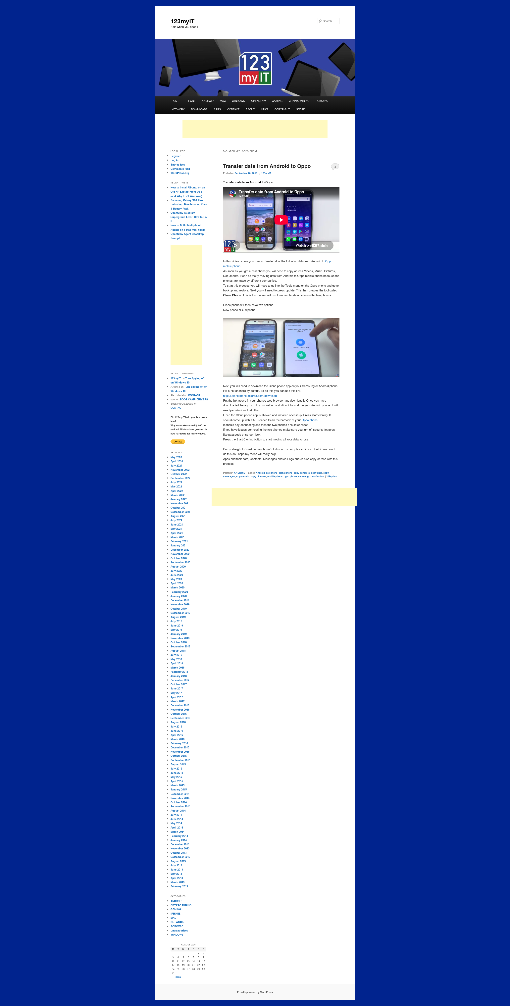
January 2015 (179, 789)
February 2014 (179, 836)
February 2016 (179, 743)
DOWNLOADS (199, 109)
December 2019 (180, 600)
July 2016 (176, 726)
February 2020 (179, 592)
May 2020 (176, 579)
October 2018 (179, 642)
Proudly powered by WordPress (255, 992)
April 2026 (177, 461)
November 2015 (180, 751)
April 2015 (177, 781)
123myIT (182, 21)
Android (260, 473)
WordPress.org (180, 173)
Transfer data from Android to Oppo (267, 166)
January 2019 (179, 634)
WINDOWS (238, 101)
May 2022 (176, 486)
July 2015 (176, 768)
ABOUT (250, 109)
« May (177, 977)
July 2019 (176, 621)
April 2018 (177, 663)
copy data (316, 473)
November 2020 (180, 554)
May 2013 (176, 874)
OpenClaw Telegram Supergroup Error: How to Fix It (189, 217)
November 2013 (180, 848)
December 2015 (180, 747)
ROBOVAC (322, 101)
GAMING (277, 101)
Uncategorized (179, 930)
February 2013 (179, 886)
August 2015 (178, 764)
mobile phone (274, 476)
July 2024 (176, 465)
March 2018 (177, 667)
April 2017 (177, 697)
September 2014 (180, 806)
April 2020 (177, 583)
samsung (303, 476)
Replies (331, 476)
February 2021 (179, 541)
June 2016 (177, 730)
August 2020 (178, 566)
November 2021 (180, 503)
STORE (300, 109)
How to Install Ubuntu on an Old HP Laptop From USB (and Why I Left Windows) (188, 191)
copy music (242, 476)
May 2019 (176, 629)
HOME (175, 101)
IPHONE (191, 101)
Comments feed (180, 169)
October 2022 (179, 474)
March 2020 (177, 587)
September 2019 (180, 613)
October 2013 (179, 852)
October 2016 (179, 714)
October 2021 (179, 507)
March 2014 (177, 831)
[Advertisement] (255, 129)
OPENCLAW (258, 101)
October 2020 (179, 558)
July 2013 (176, 865)
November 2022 (180, 470)
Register (176, 156)
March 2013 (177, 882)
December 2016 (180, 705)
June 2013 (177, 869)
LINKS (264, 109)
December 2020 (180, 549)
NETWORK (178, 109)
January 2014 (179, 840)
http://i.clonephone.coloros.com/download (250, 395)
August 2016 (178, 722)
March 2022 (177, 495)
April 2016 (177, 735)
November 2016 (180, 709)
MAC (223, 101)
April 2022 (177, 491)
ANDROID (208, 101)
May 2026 (176, 457)
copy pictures (258, 476)
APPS (217, 109)
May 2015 (176, 777)
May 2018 (176, 659)
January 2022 (179, 499)
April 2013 (177, 878)
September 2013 (180, 857)
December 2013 (180, 844)
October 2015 (179, 756)
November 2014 (180, 798)
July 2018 (176, 655)
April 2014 (177, 827)
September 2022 (180, 478)
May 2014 (176, 823)
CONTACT (233, 109)
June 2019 (177, 625)
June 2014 (177, 819)
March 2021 (177, 537)
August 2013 (178, 861)
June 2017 (177, 688)
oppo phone (290, 476)
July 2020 (176, 571)
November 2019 (180, 604)
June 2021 (177, 524)
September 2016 (180, 718)
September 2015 (180, 760)
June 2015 (177, 773)
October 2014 (179, 802)
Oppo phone (310, 420)
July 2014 (176, 815)
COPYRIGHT (282, 109)
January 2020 (179, 596)
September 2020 (180, 562)
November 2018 (180, 638)
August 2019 (178, 617)
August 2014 (178, 810)
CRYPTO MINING (299, 101)
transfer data (317, 476)
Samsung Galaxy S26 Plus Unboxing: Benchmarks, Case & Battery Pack (189, 204)
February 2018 (179, 672)
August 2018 (178, 650)
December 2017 (180, 680)
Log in (174, 160)
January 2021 (179, 545)
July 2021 (176, 520)
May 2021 (176, 528)
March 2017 (177, 701)
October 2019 (179, 608)
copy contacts (302, 473)
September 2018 (180, 646)
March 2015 (177, 785)
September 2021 (180, 512)
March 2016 (177, 739)
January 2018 (179, 676)
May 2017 (176, 693)
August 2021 (178, 516)
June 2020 (177, 575)
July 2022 (176, 482)
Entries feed (178, 164)
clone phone (285, 473)
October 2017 (179, 684)
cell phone (272, 473)
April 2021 (177, 533)
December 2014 (180, 794)
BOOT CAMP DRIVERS (194, 399)
